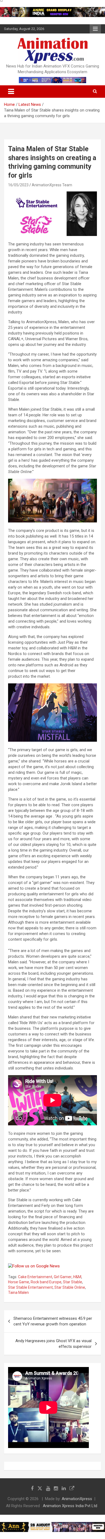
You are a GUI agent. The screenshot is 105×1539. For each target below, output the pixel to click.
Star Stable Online (69, 1287)
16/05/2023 (18, 185)
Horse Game (18, 1282)
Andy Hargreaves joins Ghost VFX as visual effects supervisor (53, 1343)
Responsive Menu (95, 28)
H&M (77, 1277)
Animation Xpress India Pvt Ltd (70, 1505)
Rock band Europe (46, 1282)
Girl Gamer (63, 1277)
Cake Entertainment (35, 1277)
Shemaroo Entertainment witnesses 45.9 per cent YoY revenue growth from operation (52, 1321)
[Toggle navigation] (11, 91)
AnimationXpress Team (52, 185)
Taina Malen (18, 1292)
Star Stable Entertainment (30, 1287)
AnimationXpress (77, 1498)
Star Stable (72, 1282)
